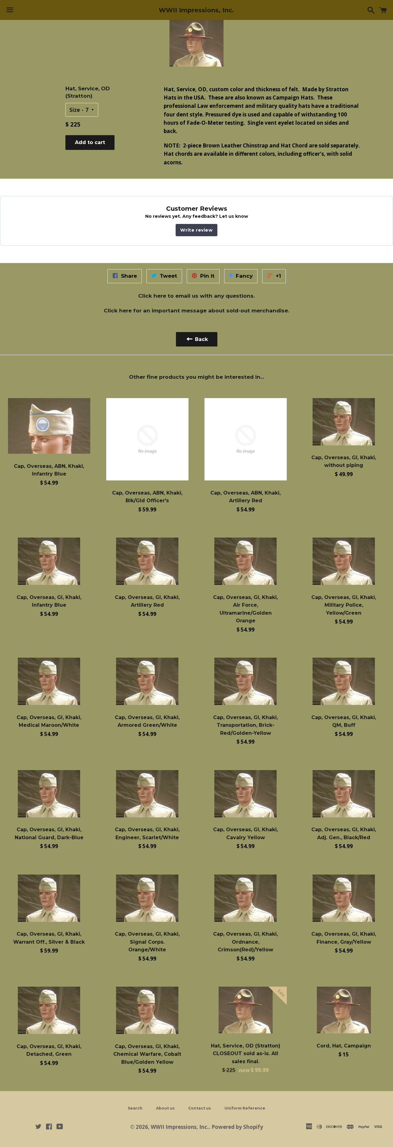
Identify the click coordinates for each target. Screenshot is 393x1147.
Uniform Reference (244, 1108)
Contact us (199, 1108)
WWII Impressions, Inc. (196, 10)
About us (165, 1108)
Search (135, 1108)
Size (74, 109)
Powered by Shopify (237, 1126)
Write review (196, 230)
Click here (152, 296)
